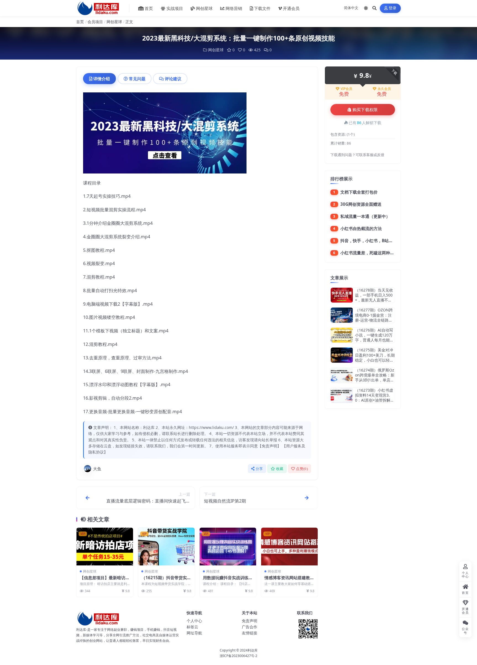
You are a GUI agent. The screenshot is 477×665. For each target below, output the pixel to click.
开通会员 (291, 8)
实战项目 (174, 8)
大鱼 (97, 468)
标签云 (192, 626)
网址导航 (194, 632)
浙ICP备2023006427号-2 (238, 655)
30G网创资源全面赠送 (360, 204)
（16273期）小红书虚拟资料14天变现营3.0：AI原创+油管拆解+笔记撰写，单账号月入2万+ (374, 400)
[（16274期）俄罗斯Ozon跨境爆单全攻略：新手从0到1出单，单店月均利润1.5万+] (342, 375)
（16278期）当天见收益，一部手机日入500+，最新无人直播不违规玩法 (374, 297)
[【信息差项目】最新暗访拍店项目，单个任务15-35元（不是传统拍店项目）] (104, 546)
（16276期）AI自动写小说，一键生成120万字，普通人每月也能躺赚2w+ (374, 337)
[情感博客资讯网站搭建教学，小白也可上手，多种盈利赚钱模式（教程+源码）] (289, 546)
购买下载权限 (365, 110)
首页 (149, 8)
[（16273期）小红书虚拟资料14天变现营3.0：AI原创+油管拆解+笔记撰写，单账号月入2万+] (342, 395)
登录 (393, 8)
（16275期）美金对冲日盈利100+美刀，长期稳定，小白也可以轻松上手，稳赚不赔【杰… (375, 357)
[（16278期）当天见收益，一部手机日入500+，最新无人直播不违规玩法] (342, 295)
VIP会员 (346, 89)
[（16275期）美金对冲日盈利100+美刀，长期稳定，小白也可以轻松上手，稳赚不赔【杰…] (342, 355)
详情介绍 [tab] (101, 78)
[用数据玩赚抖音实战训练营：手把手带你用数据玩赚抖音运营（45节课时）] (228, 546)
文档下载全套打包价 (359, 192)
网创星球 (204, 8)
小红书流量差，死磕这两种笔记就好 (373, 252)
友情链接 (249, 632)
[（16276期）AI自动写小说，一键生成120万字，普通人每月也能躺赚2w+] (342, 335)
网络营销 (234, 8)
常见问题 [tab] (137, 78)
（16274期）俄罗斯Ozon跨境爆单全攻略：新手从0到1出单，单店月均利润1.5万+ (374, 377)
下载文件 (262, 8)
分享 (259, 469)
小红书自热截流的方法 (361, 228)
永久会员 (384, 89)
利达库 (253, 650)
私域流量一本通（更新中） (365, 216)
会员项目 (95, 21)
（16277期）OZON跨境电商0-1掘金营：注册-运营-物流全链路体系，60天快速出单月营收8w (374, 320)
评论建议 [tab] (173, 78)
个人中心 (194, 620)
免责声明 (249, 620)
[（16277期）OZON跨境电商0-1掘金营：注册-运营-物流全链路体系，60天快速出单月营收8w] (342, 315)
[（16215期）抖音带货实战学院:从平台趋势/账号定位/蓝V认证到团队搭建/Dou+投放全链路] (166, 546)
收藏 (279, 469)
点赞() (302, 469)
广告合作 (249, 626)
